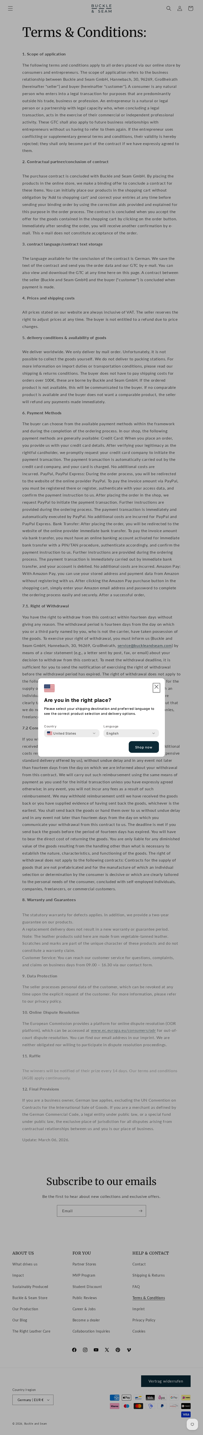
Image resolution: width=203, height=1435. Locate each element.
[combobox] (61, 733)
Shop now (143, 747)
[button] (156, 688)
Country (50, 726)
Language (111, 726)
